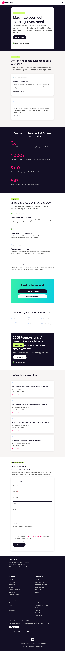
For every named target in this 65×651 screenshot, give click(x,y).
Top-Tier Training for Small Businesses (19, 562)
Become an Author (40, 582)
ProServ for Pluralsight (32, 291)
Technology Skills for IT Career (17, 564)
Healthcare (38, 607)
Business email (16, 497)
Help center (12, 582)
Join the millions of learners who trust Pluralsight (22, 566)
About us (11, 602)
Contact (11, 579)
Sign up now (14, 627)
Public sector (38, 615)
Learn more (16, 116)
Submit (19, 545)
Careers (11, 605)
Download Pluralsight (14, 589)
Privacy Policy (31, 536)
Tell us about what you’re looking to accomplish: (23, 526)
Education (37, 602)
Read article (16, 395)
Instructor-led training (32, 296)
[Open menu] (62, 3)
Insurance (37, 610)
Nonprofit (37, 612)
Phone (14, 515)
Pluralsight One (39, 589)
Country (15, 520)
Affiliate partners (39, 587)
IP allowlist (12, 584)
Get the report (19, 357)
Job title (15, 509)
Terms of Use (39, 536)
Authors (37, 592)
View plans (12, 592)
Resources (12, 610)
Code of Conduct (40, 646)
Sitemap (11, 587)
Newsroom (12, 607)
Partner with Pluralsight (41, 584)
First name (15, 485)
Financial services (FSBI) (41, 605)
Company (15, 503)
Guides (37, 579)
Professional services (14, 594)
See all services (17, 91)
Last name (15, 491)
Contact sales (19, 37)
